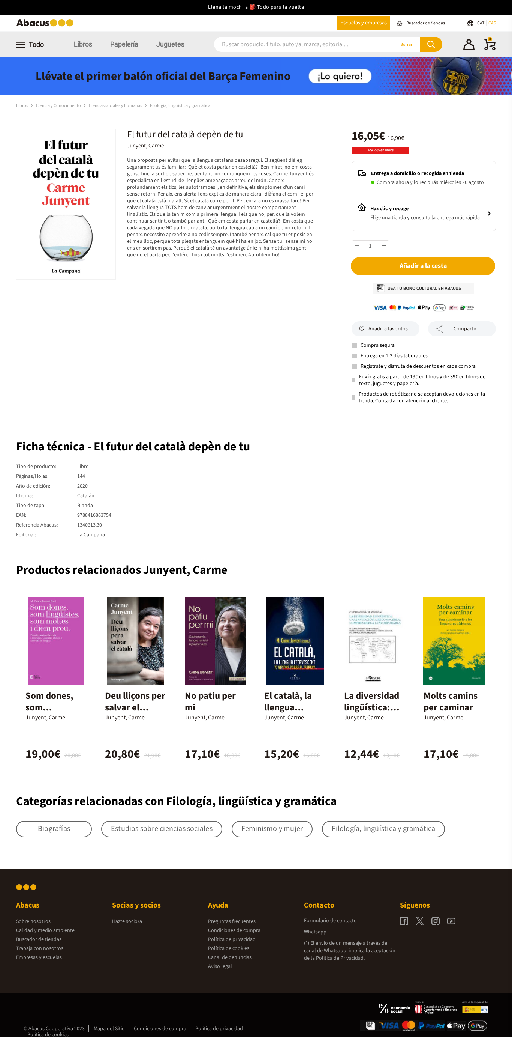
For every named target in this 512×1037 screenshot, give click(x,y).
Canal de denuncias (230, 957)
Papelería (124, 44)
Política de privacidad (232, 939)
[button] (469, 46)
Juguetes (170, 44)
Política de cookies (228, 948)
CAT (481, 23)
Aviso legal (220, 966)
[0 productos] (490, 49)
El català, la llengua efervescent (288, 707)
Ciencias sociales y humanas (116, 105)
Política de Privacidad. (340, 958)
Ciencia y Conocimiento (59, 105)
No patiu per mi (210, 701)
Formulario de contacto (330, 920)
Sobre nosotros (33, 921)
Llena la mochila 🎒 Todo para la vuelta (256, 7)
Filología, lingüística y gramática (180, 105)
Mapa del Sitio (109, 1028)
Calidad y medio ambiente (45, 930)
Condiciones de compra (234, 930)
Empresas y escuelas (39, 957)
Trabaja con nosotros (39, 948)
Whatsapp (315, 932)
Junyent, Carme (145, 146)
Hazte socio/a (127, 921)
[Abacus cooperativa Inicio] (47, 26)
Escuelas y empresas (363, 23)
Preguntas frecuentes (232, 921)
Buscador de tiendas (38, 939)
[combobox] (294, 44)
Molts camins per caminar (451, 701)
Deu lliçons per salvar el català (135, 707)
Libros (83, 44)
